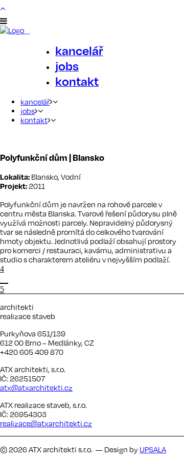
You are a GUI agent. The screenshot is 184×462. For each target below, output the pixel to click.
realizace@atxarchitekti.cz (46, 423)
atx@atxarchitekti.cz (36, 387)
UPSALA (153, 449)
